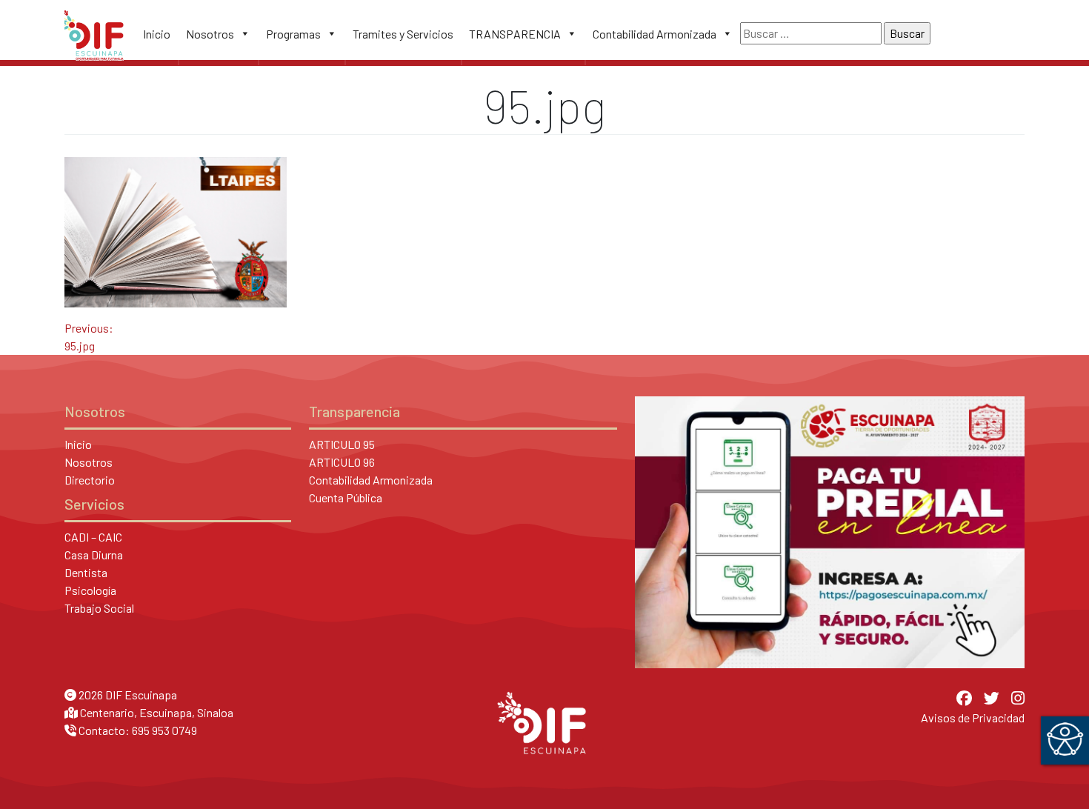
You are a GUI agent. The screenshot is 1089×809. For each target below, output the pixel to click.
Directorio (89, 480)
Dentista (85, 572)
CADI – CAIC (93, 537)
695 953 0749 (164, 730)
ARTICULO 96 (342, 462)
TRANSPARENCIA (515, 34)
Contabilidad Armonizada (654, 34)
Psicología (90, 590)
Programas (293, 34)
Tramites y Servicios (403, 34)
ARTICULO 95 (342, 444)
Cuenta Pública (345, 497)
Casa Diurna (93, 554)
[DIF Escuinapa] (94, 33)
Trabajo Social (99, 608)
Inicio (156, 34)
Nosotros (210, 34)
